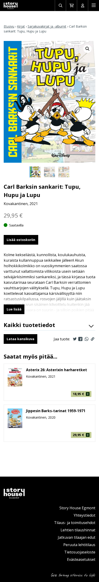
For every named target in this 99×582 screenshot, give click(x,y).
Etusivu (9, 26)
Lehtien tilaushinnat (78, 530)
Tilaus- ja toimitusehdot (74, 522)
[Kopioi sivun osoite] (92, 339)
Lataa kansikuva (20, 339)
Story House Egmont (77, 507)
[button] (87, 49)
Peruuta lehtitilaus (79, 544)
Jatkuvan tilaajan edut (76, 537)
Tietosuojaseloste (79, 552)
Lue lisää (14, 309)
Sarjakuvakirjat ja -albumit (47, 26)
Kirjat (21, 26)
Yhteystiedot (84, 515)
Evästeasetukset (81, 559)
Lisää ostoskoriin (21, 239)
